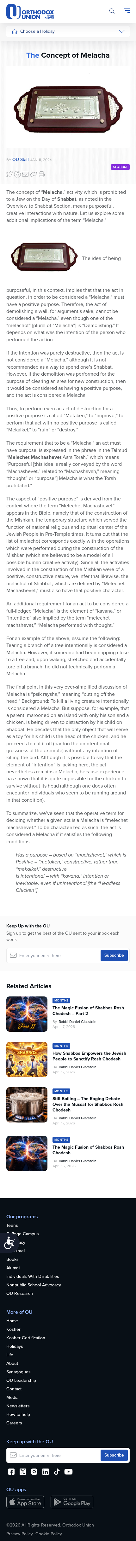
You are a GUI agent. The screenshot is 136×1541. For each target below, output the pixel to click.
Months (18, 223)
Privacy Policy (19, 1534)
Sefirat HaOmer (26, 104)
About (12, 1364)
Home (12, 1321)
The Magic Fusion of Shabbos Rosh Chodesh (88, 1150)
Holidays (14, 1347)
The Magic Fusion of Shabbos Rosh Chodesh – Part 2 (88, 1011)
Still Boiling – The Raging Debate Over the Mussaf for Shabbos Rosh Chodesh (88, 1104)
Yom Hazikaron (25, 235)
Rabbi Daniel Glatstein (77, 1021)
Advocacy (15, 1243)
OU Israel (15, 1251)
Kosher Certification (25, 1338)
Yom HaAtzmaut (22, 196)
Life (9, 1355)
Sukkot (18, 56)
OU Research (19, 1294)
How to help (18, 1415)
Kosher (13, 1330)
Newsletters (18, 1406)
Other (17, 139)
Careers (14, 1423)
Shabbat (19, 151)
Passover (20, 92)
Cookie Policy (48, 1534)
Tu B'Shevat (22, 181)
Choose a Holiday (37, 31)
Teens (12, 1226)
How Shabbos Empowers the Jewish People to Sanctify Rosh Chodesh (89, 1056)
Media (12, 1398)
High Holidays (25, 44)
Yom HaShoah (25, 211)
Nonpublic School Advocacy (33, 1285)
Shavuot (19, 116)
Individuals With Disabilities (32, 1277)
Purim (16, 80)
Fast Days (21, 127)
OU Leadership (21, 1381)
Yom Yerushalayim (24, 250)
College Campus (22, 1234)
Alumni (13, 1268)
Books (12, 1260)
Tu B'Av (18, 170)
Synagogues (18, 1372)
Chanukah (21, 68)
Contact (14, 1389)
